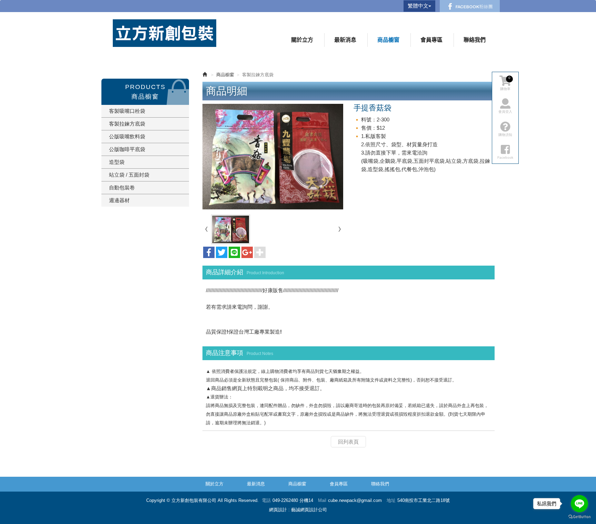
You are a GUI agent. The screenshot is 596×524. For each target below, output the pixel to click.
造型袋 (117, 162)
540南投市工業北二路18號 (423, 500)
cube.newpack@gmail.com (355, 500)
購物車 (505, 83)
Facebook (470, 6)
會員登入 (505, 111)
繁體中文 (418, 6)
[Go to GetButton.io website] (579, 517)
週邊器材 (119, 200)
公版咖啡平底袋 (127, 149)
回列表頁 (348, 442)
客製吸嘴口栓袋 (127, 111)
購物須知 (505, 135)
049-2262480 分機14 (292, 500)
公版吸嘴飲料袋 (127, 136)
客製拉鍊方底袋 (127, 124)
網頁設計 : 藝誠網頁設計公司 (298, 509)
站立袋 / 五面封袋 (129, 175)
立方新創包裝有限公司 (164, 33)
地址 (391, 500)
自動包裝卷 (122, 187)
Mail (322, 500)
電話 (266, 500)
